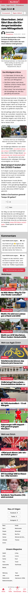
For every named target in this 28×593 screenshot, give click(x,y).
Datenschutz (5, 578)
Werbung (4, 573)
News (3, 525)
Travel (16, 561)
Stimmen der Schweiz (20, 537)
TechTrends (18, 564)
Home (3, 5)
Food (16, 558)
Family (4, 558)
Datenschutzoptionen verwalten (8, 580)
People (4, 531)
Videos (4, 534)
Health (4, 553)
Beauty (4, 567)
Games (4, 537)
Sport (3, 528)
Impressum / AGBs (20, 578)
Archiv (4, 542)
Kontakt (17, 575)
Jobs (3, 575)
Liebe (3, 556)
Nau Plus (17, 534)
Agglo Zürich (10, 5)
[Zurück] (1, 2)
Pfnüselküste (20, 5)
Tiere (3, 561)
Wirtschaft (18, 531)
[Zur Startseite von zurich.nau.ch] (14, 1)
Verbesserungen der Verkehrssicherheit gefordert (13, 155)
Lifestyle (4, 540)
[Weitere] (24, 13)
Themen (17, 540)
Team (16, 573)
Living (16, 553)
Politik (16, 525)
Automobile (5, 564)
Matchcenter (18, 528)
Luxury (17, 556)
